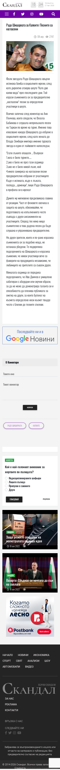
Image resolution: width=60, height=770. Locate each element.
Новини (23, 655)
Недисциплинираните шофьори (25, 478)
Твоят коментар (11, 384)
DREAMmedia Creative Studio (42, 768)
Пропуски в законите (19, 486)
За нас (9, 698)
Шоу (47, 660)
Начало (8, 655)
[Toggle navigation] (6, 14)
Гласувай (14, 499)
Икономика (41, 655)
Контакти (11, 710)
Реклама (11, 704)
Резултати (46, 499)
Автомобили (11, 666)
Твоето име (8, 374)
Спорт (7, 660)
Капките (36, 425)
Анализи (33, 660)
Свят (19, 660)
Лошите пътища (17, 482)
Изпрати (30, 407)
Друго (12, 490)
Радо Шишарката (15, 425)
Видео (29, 666)
